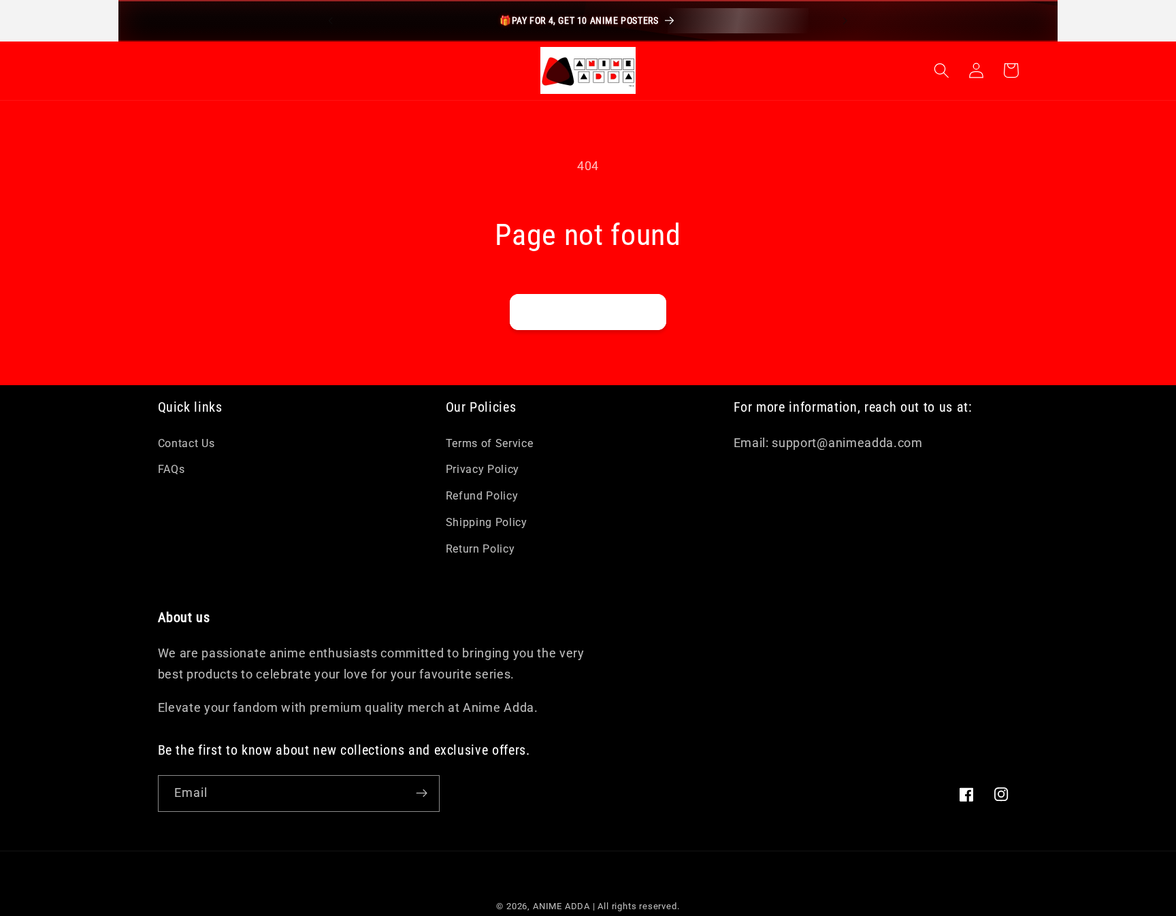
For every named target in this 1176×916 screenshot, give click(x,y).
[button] (942, 70)
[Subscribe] (421, 793)
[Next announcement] (845, 20)
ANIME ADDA (561, 906)
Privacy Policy (483, 469)
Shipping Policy (486, 522)
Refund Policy (482, 495)
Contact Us (186, 443)
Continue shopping (588, 311)
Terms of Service (490, 443)
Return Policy (480, 548)
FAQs (171, 469)
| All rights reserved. (636, 906)
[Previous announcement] (331, 20)
